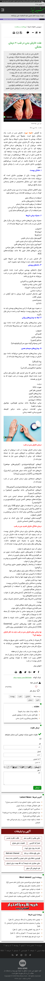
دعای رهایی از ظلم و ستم (32, 838)
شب (20, 696)
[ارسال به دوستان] (17, 32)
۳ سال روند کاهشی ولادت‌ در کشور (26, 929)
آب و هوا (8, 945)
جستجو (16, 950)
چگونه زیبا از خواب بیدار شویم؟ (28, 711)
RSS (2, 950)
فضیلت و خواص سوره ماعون (31, 889)
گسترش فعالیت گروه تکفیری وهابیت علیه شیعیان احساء (22, 896)
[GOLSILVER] (22, 906)
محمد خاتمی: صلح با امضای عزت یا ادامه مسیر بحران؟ (23, 802)
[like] (22, 687)
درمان (30, 700)
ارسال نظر (33, 691)
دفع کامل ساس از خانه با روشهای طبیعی (25, 715)
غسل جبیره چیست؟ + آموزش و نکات (25, 933)
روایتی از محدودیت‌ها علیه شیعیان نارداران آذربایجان (22, 925)
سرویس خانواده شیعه (34, 27)
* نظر (39, 770)
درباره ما (39, 945)
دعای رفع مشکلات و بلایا (32, 853)
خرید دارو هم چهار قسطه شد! (28, 936)
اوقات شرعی (41, 950)
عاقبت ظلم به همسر (12, 838)
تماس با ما (30, 945)
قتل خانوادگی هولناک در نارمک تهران (28, 805)
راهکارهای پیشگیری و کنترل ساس (27, 718)
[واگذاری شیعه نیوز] (22, 19)
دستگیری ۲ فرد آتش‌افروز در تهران (29, 809)
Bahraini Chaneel (12, 853)
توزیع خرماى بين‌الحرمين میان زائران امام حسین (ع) (23, 882)
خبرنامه (8, 950)
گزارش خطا (34, 683)
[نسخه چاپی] (14, 32)
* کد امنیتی (37, 759)
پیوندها (16, 945)
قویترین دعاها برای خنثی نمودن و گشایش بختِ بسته (23, 858)
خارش (28, 696)
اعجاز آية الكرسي (35, 843)
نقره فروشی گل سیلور (33, 868)
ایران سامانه (18, 978)
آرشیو (23, 945)
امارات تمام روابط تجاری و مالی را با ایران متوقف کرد (23, 893)
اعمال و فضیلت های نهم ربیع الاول (29, 886)
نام (40, 744)
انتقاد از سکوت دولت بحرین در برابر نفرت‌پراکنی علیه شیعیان (23, 821)
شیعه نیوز (28, 132)
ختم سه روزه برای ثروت (32, 848)
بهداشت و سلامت (20, 27)
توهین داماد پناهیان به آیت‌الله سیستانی (24, 919)
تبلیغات (32, 950)
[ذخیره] (21, 32)
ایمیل (39, 751)
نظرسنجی (24, 950)
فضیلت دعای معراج (18, 843)
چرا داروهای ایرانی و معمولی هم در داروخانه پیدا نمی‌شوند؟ (21, 812)
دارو (37, 700)
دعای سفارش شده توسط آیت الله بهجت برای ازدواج (23, 863)
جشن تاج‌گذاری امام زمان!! (31, 816)
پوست (12, 696)
